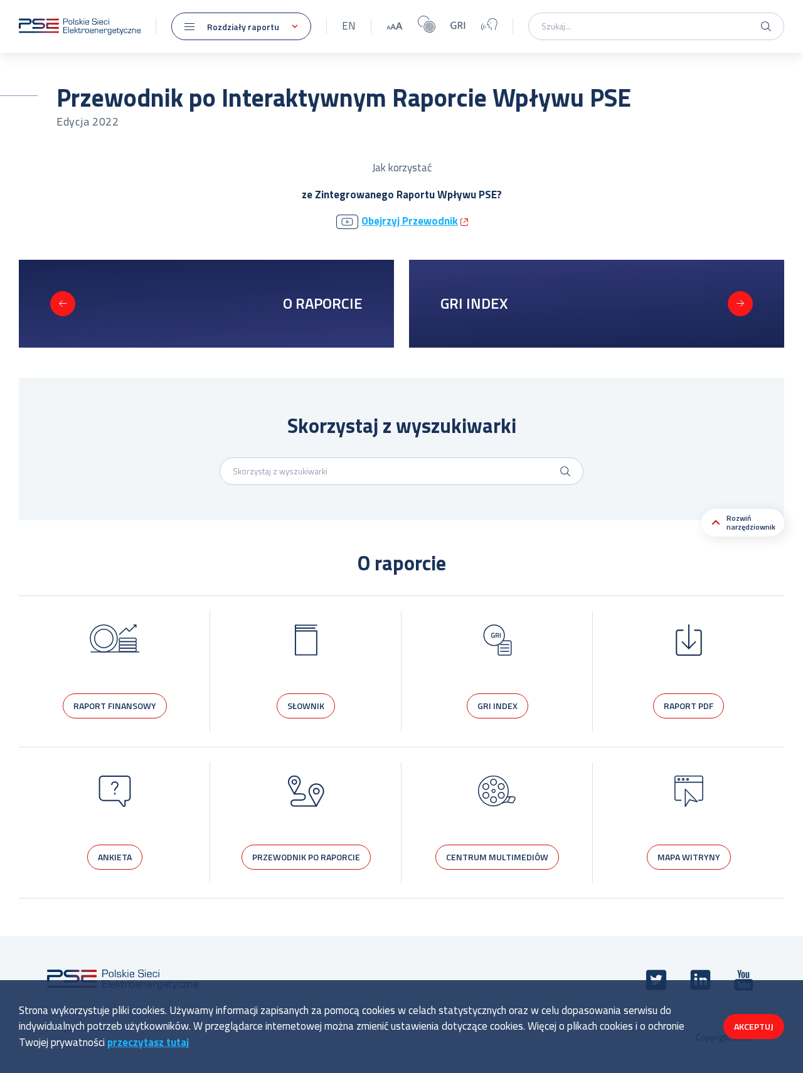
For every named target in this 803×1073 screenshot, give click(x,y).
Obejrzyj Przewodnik (409, 221)
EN (349, 26)
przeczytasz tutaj (148, 1042)
